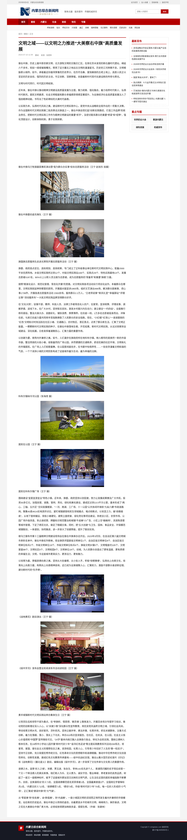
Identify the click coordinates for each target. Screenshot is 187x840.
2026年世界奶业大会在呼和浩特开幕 (148, 64)
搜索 (164, 12)
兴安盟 (74, 28)
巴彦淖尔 (122, 28)
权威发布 (158, 127)
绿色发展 (140, 127)
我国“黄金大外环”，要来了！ (145, 77)
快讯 (74, 22)
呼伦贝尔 (65, 28)
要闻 (33, 22)
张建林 (49, 55)
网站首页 (29, 835)
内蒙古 (44, 22)
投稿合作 (61, 835)
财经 (64, 22)
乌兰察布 (104, 28)
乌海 (130, 28)
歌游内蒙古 (158, 120)
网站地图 (37, 835)
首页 (23, 22)
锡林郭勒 (94, 28)
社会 (54, 22)
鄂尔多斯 (113, 28)
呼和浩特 (50, 28)
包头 (58, 28)
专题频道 (53, 835)
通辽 (81, 28)
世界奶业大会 (140, 120)
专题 (83, 22)
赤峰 (87, 28)
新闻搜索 (45, 835)
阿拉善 (137, 28)
